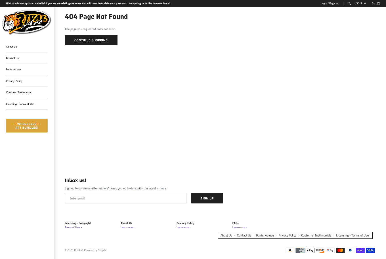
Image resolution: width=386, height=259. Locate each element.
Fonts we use (13, 69)
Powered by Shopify (95, 250)
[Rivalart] (27, 22)
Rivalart (78, 250)
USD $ (358, 3)
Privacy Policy (14, 81)
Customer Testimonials (18, 92)
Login (324, 3)
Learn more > (128, 227)
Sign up (207, 198)
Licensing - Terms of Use (20, 104)
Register (334, 3)
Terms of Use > (73, 227)
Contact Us (12, 58)
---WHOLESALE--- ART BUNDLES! (27, 125)
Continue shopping (91, 40)
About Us (11, 46)
